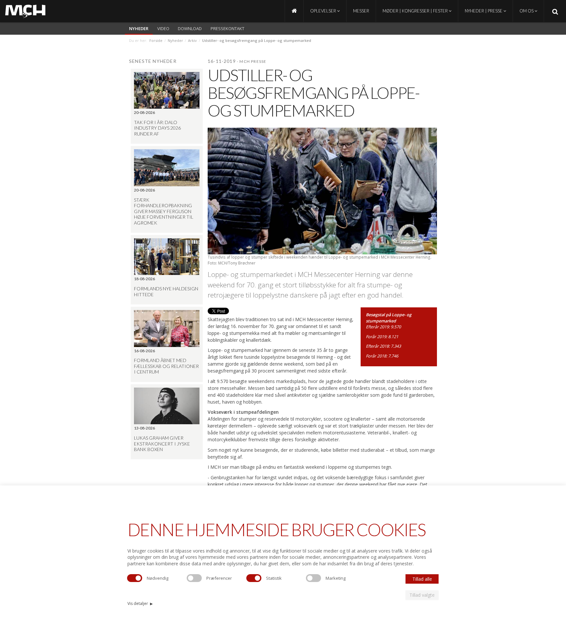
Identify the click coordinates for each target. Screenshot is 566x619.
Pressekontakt (227, 28)
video (163, 28)
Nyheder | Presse (484, 10)
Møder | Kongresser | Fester (416, 10)
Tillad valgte (422, 595)
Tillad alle (422, 579)
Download (190, 28)
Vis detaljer (140, 603)
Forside (155, 40)
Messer (361, 10)
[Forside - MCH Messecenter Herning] (294, 11)
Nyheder (138, 28)
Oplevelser (323, 10)
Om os (527, 10)
